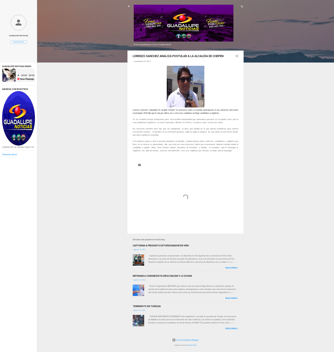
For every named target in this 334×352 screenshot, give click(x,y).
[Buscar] (242, 7)
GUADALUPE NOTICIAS (18, 36)
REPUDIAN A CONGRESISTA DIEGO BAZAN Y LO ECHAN (162, 275)
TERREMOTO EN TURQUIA (147, 306)
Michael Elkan (192, 345)
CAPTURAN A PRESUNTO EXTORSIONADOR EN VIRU (161, 245)
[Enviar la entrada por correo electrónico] (139, 166)
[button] (236, 56)
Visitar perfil (18, 42)
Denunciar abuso (9, 154)
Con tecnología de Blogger (187, 340)
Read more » (231, 268)
